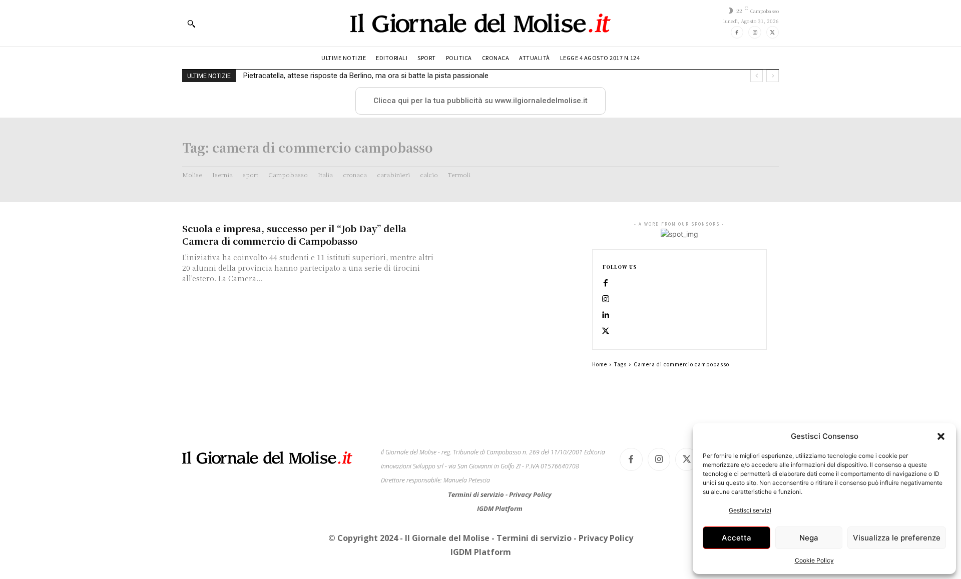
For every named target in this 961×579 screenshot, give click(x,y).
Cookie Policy (814, 560)
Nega (808, 537)
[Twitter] (772, 32)
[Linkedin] (606, 315)
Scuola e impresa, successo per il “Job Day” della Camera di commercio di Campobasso (294, 234)
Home (599, 364)
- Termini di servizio (533, 537)
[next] (772, 76)
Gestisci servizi (750, 510)
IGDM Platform (500, 508)
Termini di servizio (477, 494)
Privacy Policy (530, 494)
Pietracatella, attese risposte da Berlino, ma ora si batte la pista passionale (366, 75)
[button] (941, 436)
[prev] (756, 76)
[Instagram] (754, 32)
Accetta (736, 537)
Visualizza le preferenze (896, 537)
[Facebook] (737, 32)
